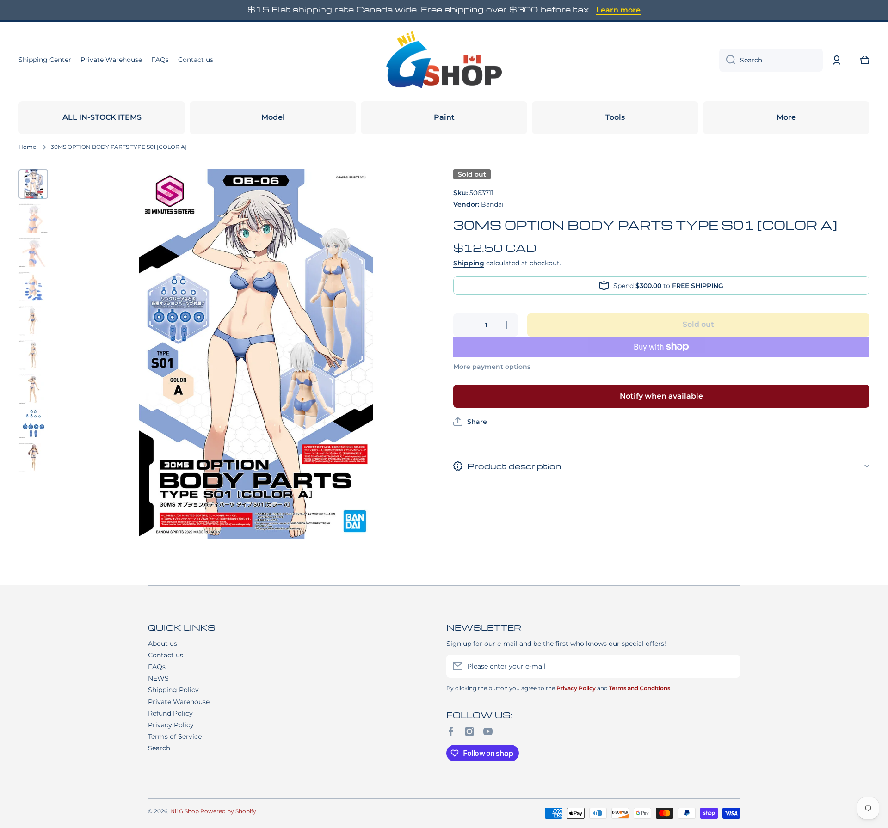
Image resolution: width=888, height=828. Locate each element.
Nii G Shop (184, 811)
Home (27, 146)
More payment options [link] (491, 366)
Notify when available (661, 396)
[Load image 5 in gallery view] (33, 321)
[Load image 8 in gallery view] (33, 423)
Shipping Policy (173, 690)
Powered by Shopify (228, 811)
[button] (865, 60)
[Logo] (444, 60)
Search (159, 748)
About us (162, 643)
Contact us (165, 655)
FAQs (157, 666)
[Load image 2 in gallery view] (33, 218)
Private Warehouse (179, 702)
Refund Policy (170, 713)
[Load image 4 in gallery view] (33, 286)
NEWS (158, 678)
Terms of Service (175, 736)
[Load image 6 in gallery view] (33, 355)
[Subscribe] (728, 666)
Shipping (468, 263)
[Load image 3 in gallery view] (33, 252)
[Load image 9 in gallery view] (33, 457)
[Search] (727, 60)
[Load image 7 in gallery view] (33, 389)
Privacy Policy (171, 725)
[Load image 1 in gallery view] (33, 184)
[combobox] (771, 60)
